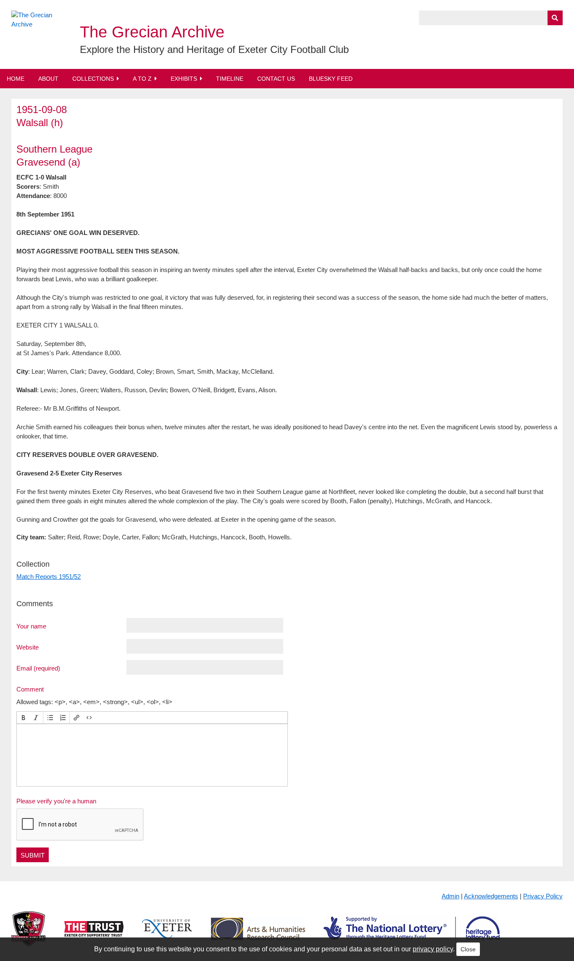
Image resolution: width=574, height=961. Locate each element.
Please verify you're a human (56, 801)
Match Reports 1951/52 (48, 576)
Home (15, 78)
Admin (450, 896)
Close (468, 949)
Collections (93, 78)
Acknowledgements (491, 896)
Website (27, 647)
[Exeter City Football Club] (28, 935)
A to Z (142, 78)
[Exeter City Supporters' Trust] (94, 935)
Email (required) (38, 668)
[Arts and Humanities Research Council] (258, 935)
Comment (30, 689)
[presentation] (23, 717)
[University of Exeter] (167, 935)
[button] (23, 718)
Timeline (229, 78)
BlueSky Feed (331, 78)
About (48, 78)
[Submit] (555, 18)
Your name (31, 626)
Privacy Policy (543, 896)
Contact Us (276, 78)
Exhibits (184, 78)
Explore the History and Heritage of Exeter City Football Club (214, 49)
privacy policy (433, 949)
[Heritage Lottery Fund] (412, 935)
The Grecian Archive (152, 32)
